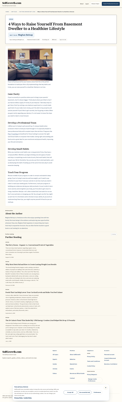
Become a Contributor (110, 364)
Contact (72, 378)
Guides (55, 364)
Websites (72, 359)
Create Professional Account (110, 359)
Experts (55, 359)
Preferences (97, 392)
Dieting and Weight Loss (27, 12)
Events (72, 369)
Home (7, 12)
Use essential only (84, 392)
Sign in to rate (63, 39)
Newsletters (73, 364)
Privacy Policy (91, 357)
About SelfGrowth (75, 355)
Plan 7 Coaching (13, 134)
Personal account (109, 355)
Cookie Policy (91, 366)
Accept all (70, 392)
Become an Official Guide (77, 373)
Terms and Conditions (93, 361)
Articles (14, 12)
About (82, 4)
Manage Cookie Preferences (92, 380)
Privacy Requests (92, 375)
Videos (55, 373)
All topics (55, 355)
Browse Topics (95, 4)
